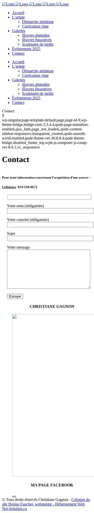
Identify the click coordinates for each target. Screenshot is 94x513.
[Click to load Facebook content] (14, 496)
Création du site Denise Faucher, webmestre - (46, 501)
